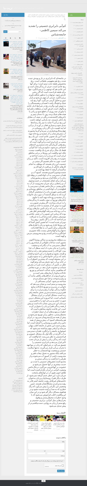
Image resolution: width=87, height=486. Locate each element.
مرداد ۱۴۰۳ (20, 188)
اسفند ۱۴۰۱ (19, 215)
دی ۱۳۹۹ (20, 258)
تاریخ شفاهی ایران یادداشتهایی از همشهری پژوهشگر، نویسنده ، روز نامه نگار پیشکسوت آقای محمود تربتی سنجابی (78, 127)
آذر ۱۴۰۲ (20, 201)
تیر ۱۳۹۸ (20, 287)
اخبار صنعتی (20, 58)
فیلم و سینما (79, 149)
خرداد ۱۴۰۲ (20, 211)
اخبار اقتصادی (34, 14)
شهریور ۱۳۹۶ (19, 323)
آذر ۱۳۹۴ (20, 357)
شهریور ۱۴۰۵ (19, 149)
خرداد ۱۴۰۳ (20, 191)
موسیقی (17, 103)
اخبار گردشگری (79, 89)
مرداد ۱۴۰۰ (20, 246)
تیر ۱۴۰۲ (20, 209)
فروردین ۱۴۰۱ (19, 233)
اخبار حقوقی (79, 38)
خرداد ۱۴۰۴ (20, 172)
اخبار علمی (80, 61)
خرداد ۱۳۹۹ (20, 269)
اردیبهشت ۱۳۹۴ (19, 368)
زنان (46, 16)
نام (44, 451)
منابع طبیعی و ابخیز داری (77, 161)
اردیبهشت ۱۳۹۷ (19, 310)
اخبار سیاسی (58, 16)
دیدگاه (63, 441)
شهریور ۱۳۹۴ (19, 361)
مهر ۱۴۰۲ (20, 204)
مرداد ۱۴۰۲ (20, 207)
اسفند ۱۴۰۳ (19, 177)
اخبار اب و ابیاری (49, 14)
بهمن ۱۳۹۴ (20, 353)
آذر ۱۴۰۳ (20, 181)
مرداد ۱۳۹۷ (20, 305)
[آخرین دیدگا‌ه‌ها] (15, 38)
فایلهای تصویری (79, 146)
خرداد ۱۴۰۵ (20, 154)
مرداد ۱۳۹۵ (20, 344)
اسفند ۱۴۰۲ (19, 196)
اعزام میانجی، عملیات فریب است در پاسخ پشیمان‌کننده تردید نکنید (16, 78)
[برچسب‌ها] (20, 38)
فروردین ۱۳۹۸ (19, 292)
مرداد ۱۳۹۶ (20, 324)
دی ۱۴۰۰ (20, 238)
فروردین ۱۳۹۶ (19, 331)
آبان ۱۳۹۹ (20, 261)
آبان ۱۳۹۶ (20, 319)
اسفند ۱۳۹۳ (19, 371)
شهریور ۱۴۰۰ (19, 245)
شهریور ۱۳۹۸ (19, 284)
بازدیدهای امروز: (18, 380)
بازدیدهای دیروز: (18, 383)
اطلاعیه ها (80, 103)
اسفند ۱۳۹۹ (19, 254)
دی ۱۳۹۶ (20, 316)
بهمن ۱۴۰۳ (20, 178)
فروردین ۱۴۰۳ (19, 194)
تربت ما (7, 8)
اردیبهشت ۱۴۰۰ (19, 251)
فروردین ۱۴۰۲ (19, 214)
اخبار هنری (16, 98)
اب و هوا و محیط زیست (59, 14)
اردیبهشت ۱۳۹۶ (19, 329)
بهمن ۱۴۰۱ (20, 217)
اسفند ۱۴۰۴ (19, 157)
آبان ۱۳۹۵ (20, 339)
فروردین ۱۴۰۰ (19, 253)
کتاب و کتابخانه (79, 152)
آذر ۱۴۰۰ (20, 240)
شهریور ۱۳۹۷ (19, 303)
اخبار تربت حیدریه (78, 290)
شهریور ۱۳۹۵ (19, 342)
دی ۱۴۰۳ (20, 180)
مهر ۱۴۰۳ (20, 185)
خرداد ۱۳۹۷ (20, 308)
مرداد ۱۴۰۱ (20, 227)
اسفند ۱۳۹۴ (19, 352)
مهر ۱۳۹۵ (20, 340)
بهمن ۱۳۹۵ (20, 334)
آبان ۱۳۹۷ (20, 300)
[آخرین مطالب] (5, 38)
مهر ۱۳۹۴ (20, 360)
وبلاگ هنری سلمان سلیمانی (76, 297)
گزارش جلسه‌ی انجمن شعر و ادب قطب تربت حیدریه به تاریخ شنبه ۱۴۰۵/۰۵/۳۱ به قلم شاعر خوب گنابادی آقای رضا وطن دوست (16, 108)
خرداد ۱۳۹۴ (20, 366)
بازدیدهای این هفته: (18, 386)
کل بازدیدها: (19, 391)
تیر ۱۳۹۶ (20, 326)
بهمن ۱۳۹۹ (20, 256)
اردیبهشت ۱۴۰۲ (19, 212)
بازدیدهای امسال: (18, 390)
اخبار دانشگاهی (16, 56)
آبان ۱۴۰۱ (20, 222)
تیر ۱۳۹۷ (20, 306)
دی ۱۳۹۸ (20, 277)
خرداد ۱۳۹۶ (20, 327)
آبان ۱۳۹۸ (20, 280)
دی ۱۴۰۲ (20, 199)
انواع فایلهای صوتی (78, 120)
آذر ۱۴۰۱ (20, 220)
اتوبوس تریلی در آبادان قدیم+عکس (14, 135)
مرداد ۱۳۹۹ (20, 266)
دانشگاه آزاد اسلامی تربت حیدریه (78, 279)
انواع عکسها (79, 117)
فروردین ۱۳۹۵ (19, 350)
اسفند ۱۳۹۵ (19, 332)
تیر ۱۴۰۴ (20, 170)
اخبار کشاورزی (79, 86)
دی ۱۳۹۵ (20, 336)
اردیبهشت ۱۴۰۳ (19, 193)
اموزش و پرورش (78, 111)
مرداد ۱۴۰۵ (20, 151)
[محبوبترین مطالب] (10, 38)
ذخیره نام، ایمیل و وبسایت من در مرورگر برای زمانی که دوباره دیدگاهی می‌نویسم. (47, 460)
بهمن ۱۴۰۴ (20, 159)
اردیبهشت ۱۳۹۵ (19, 349)
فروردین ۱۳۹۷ (19, 311)
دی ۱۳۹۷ (20, 297)
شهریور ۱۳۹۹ (19, 264)
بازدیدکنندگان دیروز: (18, 385)
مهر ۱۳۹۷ (20, 301)
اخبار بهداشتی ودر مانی (77, 34)
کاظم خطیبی (60, 38)
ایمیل (63, 451)
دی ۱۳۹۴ (20, 355)
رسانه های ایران (79, 287)
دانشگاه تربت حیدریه (78, 275)
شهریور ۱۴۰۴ (19, 167)
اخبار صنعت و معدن (78, 55)
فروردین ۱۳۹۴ (19, 370)
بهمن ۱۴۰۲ (20, 198)
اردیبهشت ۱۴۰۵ (19, 155)
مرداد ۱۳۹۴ (20, 363)
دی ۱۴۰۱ (20, 219)
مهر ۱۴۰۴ (20, 165)
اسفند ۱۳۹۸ (19, 274)
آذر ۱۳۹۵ (20, 337)
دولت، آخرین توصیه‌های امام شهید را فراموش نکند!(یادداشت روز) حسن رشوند (16, 63)
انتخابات (80, 114)
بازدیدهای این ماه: (18, 388)
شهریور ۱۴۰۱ (19, 225)
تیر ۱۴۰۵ (20, 152)
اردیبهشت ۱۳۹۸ (19, 290)
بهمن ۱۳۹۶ (20, 314)
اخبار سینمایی (79, 52)
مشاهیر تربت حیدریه (78, 155)
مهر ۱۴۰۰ (20, 243)
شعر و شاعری (79, 139)
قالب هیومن (28, 483)
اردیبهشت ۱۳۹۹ (19, 271)
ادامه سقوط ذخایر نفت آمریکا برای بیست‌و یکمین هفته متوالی (16, 49)
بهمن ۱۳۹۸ (20, 275)
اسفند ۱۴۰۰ (19, 235)
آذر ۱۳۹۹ (20, 259)
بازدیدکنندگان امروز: (18, 381)
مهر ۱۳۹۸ (20, 282)
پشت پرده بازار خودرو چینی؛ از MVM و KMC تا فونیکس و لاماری (58, 424)
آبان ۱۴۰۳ (20, 183)
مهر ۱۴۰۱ (20, 224)
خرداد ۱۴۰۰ (20, 250)
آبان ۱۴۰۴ (20, 164)
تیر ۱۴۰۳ (20, 190)
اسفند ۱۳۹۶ (19, 313)
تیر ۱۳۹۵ (20, 345)
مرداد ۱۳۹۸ (20, 285)
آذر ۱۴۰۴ (20, 162)
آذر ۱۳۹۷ (20, 298)
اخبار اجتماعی (42, 14)
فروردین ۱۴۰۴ (19, 175)
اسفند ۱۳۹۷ (19, 293)
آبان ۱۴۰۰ (20, 241)
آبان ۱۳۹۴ (20, 358)
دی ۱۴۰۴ (20, 160)
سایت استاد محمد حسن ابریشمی (78, 283)
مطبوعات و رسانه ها (13, 45)
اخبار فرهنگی (51, 16)
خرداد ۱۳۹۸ (20, 288)
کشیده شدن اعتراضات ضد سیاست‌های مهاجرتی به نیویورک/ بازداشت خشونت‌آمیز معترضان (32, 426)
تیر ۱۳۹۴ (20, 365)
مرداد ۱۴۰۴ (20, 168)
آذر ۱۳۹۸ (20, 279)
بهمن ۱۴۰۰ (20, 237)
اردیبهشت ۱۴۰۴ (19, 173)
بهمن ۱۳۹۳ (20, 373)
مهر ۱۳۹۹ (20, 263)
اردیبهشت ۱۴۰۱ (19, 232)
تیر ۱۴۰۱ (20, 228)
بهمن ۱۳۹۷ (20, 295)
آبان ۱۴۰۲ (20, 202)
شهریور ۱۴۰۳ (19, 186)
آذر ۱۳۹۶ (20, 318)
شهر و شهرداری (40, 16)
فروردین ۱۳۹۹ (19, 272)
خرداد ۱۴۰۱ (20, 230)
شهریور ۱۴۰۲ (19, 206)
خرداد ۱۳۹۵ (20, 347)
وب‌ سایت (63, 455)
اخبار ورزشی (79, 100)
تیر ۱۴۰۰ (20, 248)
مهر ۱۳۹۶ (20, 321)
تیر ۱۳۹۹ (20, 267)
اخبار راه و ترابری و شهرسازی (75, 195)
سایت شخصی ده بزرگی (77, 294)
